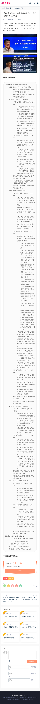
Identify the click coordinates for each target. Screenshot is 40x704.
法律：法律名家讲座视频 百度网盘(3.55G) (10, 616)
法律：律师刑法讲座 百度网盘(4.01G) (28, 627)
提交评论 (31, 661)
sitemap (25, 695)
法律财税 (19, 19)
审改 (5, 578)
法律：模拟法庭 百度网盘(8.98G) (11, 627)
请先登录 (20, 571)
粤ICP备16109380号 (17, 695)
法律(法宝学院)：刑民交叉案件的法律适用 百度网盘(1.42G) (10, 638)
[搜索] (30, 3)
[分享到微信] (4, 585)
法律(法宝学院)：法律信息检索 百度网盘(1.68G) (28, 616)
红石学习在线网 (5, 3)
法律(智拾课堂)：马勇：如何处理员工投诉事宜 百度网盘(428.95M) (11, 599)
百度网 (11, 578)
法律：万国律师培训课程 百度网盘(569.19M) (28, 638)
